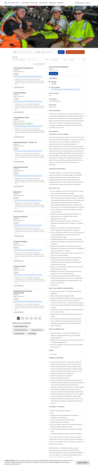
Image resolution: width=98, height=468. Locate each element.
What (15, 52)
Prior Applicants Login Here (75, 52)
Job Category (54, 59)
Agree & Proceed (82, 462)
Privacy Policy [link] (17, 464)
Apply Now (53, 73)
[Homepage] (12, 2)
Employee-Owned (79, 3)
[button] (23, 68)
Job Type (72, 59)
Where (38, 52)
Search (61, 52)
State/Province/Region (19, 59)
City (34, 59)
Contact (87, 3)
